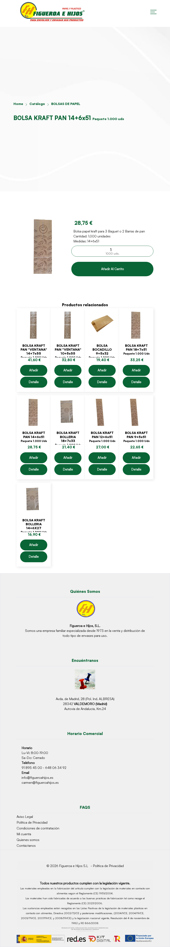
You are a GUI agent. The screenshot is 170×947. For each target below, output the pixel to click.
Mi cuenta (24, 834)
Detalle (34, 382)
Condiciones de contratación (38, 828)
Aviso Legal (25, 817)
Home (18, 104)
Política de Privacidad (32, 822)
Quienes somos (28, 840)
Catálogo (37, 104)
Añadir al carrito (112, 269)
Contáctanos (26, 845)
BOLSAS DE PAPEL (65, 104)
